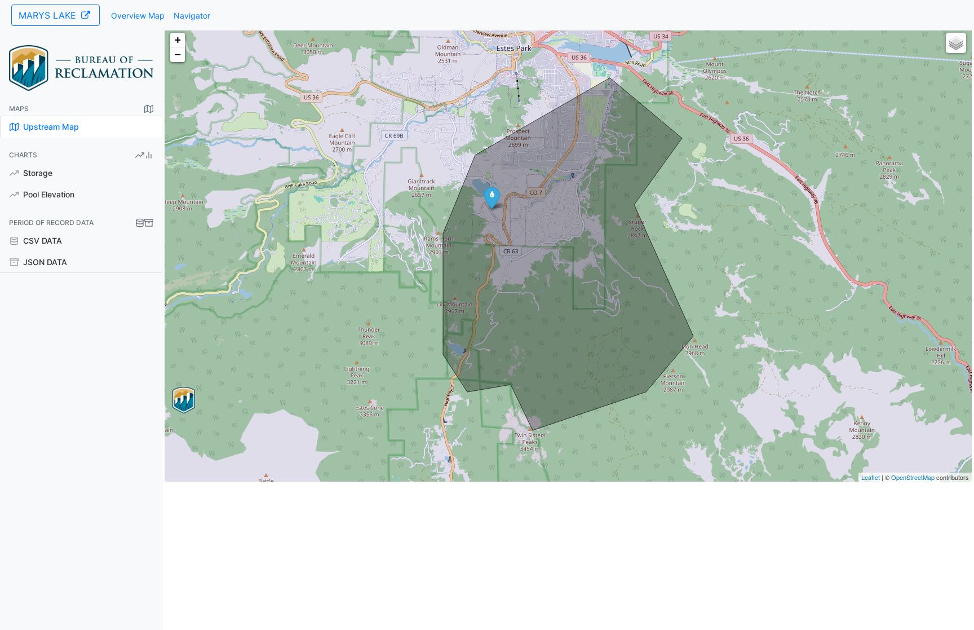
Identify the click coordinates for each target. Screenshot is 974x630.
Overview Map (138, 15)
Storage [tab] (36, 173)
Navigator (192, 15)
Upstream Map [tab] (50, 126)
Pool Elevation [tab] (47, 194)
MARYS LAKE (49, 15)
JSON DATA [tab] (44, 262)
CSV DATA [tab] (41, 240)
